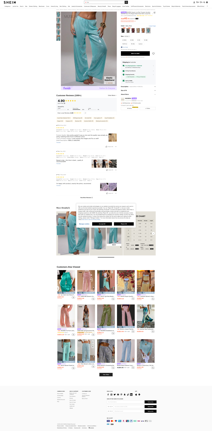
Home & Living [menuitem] (54, 6)
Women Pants (88, 9)
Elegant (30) (60, 121)
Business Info (77, 427)
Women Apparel (63, 9)
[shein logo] (10, 2)
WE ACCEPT (110, 418)
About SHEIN (60, 393)
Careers (59, 397)
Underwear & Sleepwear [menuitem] (90, 6)
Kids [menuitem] (69, 6)
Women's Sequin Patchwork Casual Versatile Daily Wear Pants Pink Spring (126, 329)
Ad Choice (84, 427)
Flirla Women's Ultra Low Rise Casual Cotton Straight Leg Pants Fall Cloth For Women (86, 364)
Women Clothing (72, 9)
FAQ (58, 401)
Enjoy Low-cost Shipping (73, 394)
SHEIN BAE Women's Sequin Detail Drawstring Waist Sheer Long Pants (86, 296)
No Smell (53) (88, 118)
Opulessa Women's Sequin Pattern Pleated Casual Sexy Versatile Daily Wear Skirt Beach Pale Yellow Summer (146, 296)
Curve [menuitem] (47, 6)
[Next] (153, 233)
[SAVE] (153, 53)
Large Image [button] (152, 26)
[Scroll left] (205, 6)
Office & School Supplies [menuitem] (203, 6)
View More (106, 374)
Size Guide (72, 404)
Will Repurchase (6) (77, 118)
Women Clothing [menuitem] (33, 6)
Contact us (84, 393)
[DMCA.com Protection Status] (112, 424)
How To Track (73, 402)
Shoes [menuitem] (109, 6)
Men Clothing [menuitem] (63, 6)
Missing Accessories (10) (102, 121)
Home (57, 9)
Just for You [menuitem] (15, 6)
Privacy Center (60, 425)
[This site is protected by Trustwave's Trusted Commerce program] (108, 424)
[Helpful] (106, 147)
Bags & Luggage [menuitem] (116, 6)
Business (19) (78, 121)
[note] (66, 293)
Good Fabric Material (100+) (63, 118)
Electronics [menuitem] (147, 6)
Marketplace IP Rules (62, 427)
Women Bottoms (80, 9)
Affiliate (71, 408)
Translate (58, 142)
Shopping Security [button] (129, 74)
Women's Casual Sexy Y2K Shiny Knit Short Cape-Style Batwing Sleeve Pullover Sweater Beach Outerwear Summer (146, 365)
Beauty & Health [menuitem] (102, 6)
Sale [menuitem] (26, 6)
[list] (120, 394)
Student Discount (61, 399)
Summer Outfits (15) (88, 121)
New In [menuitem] (21, 6)
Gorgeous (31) (69, 121)
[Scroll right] (207, 6)
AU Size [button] (126, 36)
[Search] (126, 2)
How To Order (73, 400)
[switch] (84, 113)
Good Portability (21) (109, 118)
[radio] (123, 30)
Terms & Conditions (91, 425)
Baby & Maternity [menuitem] (176, 6)
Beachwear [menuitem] (42, 6)
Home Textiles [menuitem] (125, 6)
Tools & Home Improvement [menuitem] (188, 6)
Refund (71, 398)
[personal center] (194, 2)
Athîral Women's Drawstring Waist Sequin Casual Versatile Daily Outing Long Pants (106, 365)
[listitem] (66, 285)
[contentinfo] (132, 421)
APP (136, 391)
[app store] (136, 395)
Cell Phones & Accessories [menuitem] (137, 6)
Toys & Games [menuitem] (166, 6)
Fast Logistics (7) (98, 118)
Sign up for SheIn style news (115, 399)
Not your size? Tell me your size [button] (128, 49)
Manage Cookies (82, 425)
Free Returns (72, 396)
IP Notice (70, 427)
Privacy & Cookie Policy (71, 425)
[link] (197, 2)
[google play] (139, 395)
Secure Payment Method (85, 396)
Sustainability (60, 395)
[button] (204, 2)
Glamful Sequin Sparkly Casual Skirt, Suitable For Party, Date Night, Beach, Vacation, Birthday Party (126, 296)
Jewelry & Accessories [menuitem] (77, 6)
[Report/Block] (116, 147)
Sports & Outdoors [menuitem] (156, 6)
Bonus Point (84, 398)
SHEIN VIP (72, 406)
